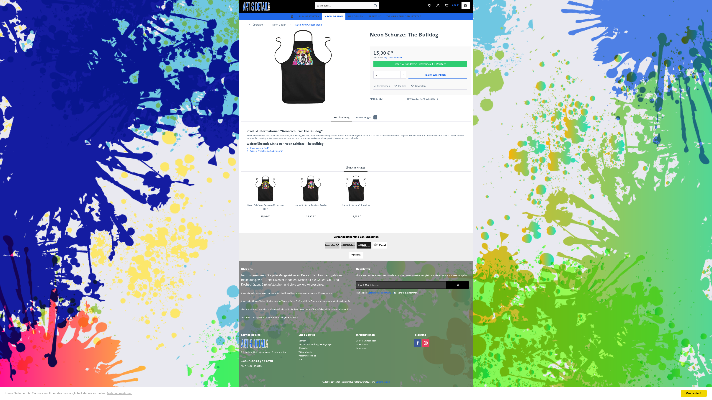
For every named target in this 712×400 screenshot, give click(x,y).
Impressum (361, 348)
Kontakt (302, 340)
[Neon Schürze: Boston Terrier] (310, 188)
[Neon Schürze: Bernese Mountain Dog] (265, 188)
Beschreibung (341, 117)
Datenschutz (362, 344)
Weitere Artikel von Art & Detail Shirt (266, 150)
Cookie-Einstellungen (366, 340)
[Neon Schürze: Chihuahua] (356, 188)
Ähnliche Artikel (355, 167)
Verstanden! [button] (693, 393)
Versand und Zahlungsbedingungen (315, 344)
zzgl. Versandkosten (393, 57)
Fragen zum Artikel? (259, 148)
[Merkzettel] (429, 5)
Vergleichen (383, 86)
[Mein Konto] (438, 5)
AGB (300, 359)
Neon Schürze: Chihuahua (356, 205)
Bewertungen (366, 117)
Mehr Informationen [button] (119, 393)
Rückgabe (303, 348)
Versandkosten (383, 381)
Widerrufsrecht (305, 352)
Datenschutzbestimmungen (381, 292)
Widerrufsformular (307, 355)
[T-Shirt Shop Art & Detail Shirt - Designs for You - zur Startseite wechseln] (256, 6)
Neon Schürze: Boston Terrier (311, 205)
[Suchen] (375, 5)
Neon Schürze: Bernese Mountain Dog (265, 207)
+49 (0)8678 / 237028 (257, 361)
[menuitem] (347, 5)
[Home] (292, 16)
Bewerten (420, 86)
